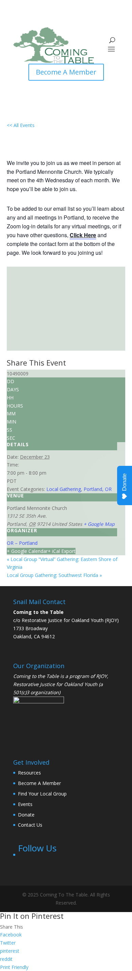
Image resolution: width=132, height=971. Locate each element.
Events (25, 804)
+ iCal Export (61, 551)
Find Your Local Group (42, 793)
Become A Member (66, 72)
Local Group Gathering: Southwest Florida (54, 575)
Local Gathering (63, 489)
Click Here (83, 235)
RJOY (101, 676)
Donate (26, 814)
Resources (29, 772)
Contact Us (30, 825)
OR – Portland (22, 543)
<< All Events (21, 125)
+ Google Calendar (27, 551)
